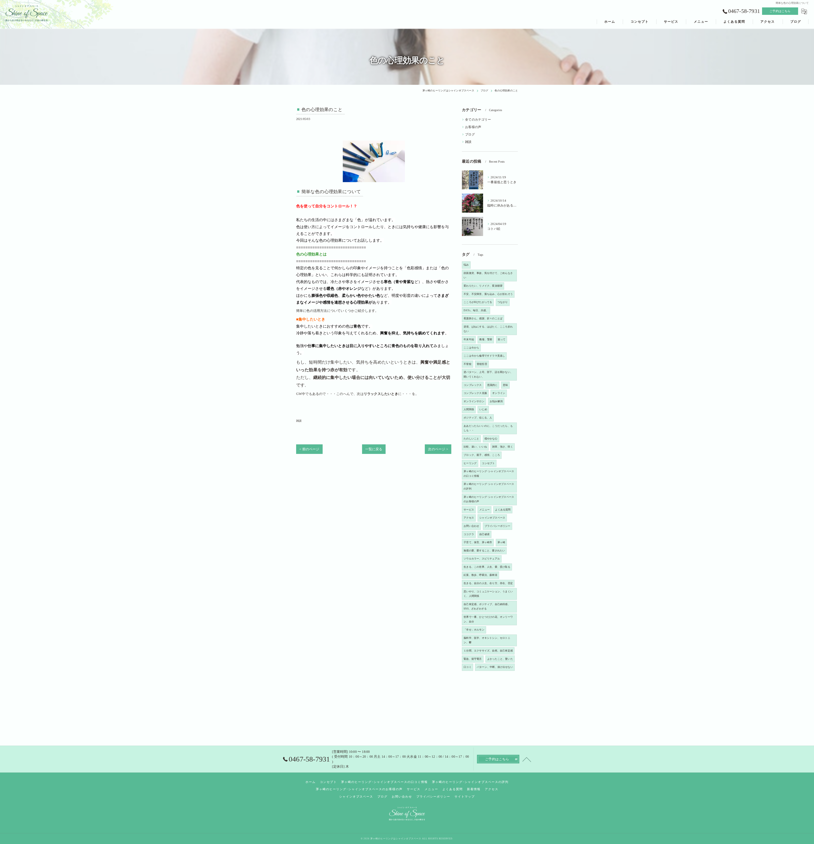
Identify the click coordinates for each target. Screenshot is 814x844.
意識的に (492, 385)
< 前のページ (309, 449)
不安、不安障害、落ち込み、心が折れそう (488, 294)
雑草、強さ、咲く (502, 446)
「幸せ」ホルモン (474, 629)
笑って (502, 339)
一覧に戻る (373, 449)
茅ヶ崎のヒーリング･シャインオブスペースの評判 (489, 486)
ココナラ (469, 534)
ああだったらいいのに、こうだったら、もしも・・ (488, 428)
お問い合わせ (471, 526)
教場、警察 (485, 339)
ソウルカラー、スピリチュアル (482, 558)
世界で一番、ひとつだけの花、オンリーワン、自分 (488, 619)
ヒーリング (470, 463)
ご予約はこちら (779, 11)
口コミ (467, 666)
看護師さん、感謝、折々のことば (483, 318)
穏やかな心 (491, 438)
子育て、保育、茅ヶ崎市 (478, 542)
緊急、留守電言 (473, 658)
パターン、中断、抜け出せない (495, 666)
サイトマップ (464, 796)
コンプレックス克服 (475, 393)
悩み (466, 264)
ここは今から (471, 347)
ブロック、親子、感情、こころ (482, 454)
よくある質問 (502, 509)
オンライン (498, 393)
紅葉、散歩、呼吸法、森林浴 (480, 574)
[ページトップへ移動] (527, 759)
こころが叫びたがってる (478, 302)
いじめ (483, 409)
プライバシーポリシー (497, 526)
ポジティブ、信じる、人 (478, 417)
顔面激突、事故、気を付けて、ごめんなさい (488, 275)
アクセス (469, 517)
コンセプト (488, 463)
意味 (505, 385)
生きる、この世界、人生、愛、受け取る (487, 566)
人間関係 (469, 409)
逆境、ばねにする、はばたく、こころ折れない (488, 329)
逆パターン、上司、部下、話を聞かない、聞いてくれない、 (488, 374)
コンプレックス (473, 385)
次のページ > (438, 449)
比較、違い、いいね (475, 446)
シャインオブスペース (492, 517)
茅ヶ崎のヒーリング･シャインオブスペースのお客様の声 (489, 499)
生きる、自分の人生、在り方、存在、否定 (488, 583)
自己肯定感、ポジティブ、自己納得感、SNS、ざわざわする (487, 606)
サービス (469, 509)
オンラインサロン (474, 401)
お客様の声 (473, 127)
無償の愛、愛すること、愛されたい (484, 550)
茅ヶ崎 (501, 542)
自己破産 (484, 534)
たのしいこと (471, 438)
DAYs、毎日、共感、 (476, 310)
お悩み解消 (496, 401)
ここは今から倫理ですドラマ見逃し (484, 355)
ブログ (470, 134)
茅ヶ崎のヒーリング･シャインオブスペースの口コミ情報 (489, 473)
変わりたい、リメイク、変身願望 (483, 285)
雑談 (299, 420)
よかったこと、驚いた (500, 658)
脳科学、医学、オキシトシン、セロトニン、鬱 (487, 640)
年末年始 (469, 339)
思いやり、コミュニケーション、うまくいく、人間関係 (488, 594)
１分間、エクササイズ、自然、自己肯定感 (488, 650)
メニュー (484, 509)
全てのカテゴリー (478, 119)
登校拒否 (482, 364)
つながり (503, 302)
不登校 (467, 364)
